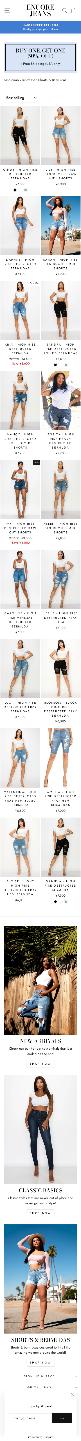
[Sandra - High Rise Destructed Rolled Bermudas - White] (60, 365)
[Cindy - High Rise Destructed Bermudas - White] (20, 190)
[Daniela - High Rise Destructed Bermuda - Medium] (66, 901)
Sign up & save (39, 1376)
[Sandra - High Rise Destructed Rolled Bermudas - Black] (55, 365)
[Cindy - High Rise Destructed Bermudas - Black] (15, 190)
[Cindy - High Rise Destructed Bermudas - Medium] (25, 190)
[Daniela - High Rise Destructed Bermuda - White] (60, 901)
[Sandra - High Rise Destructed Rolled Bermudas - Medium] (66, 365)
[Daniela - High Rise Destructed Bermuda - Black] (55, 901)
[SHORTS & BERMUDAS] (40, 1279)
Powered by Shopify (40, 1437)
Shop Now (40, 1064)
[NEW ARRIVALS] (40, 980)
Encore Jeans (40, 10)
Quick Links (39, 1387)
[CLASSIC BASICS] (40, 1129)
